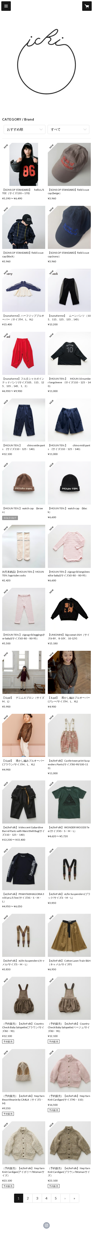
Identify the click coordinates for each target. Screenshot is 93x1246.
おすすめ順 (15, 129)
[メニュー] (6, 6)
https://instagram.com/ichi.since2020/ (46, 1225)
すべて (56, 129)
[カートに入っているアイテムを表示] (87, 6)
